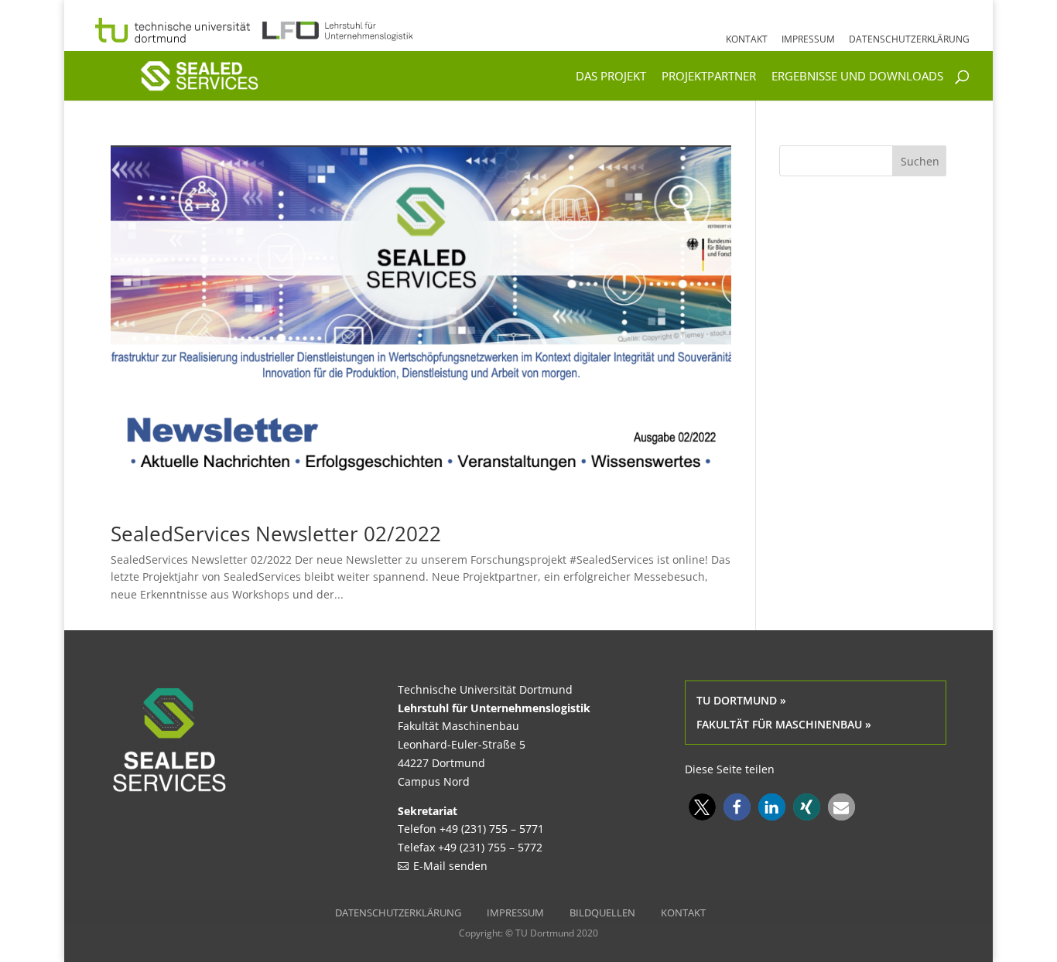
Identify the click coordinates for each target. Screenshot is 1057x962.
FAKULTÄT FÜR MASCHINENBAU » (783, 724)
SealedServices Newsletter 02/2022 (276, 534)
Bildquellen (602, 912)
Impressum (808, 40)
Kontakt (747, 40)
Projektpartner (709, 77)
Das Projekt (611, 77)
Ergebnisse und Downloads (857, 77)
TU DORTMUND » (741, 700)
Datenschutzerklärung (909, 40)
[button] (702, 806)
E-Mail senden (450, 865)
